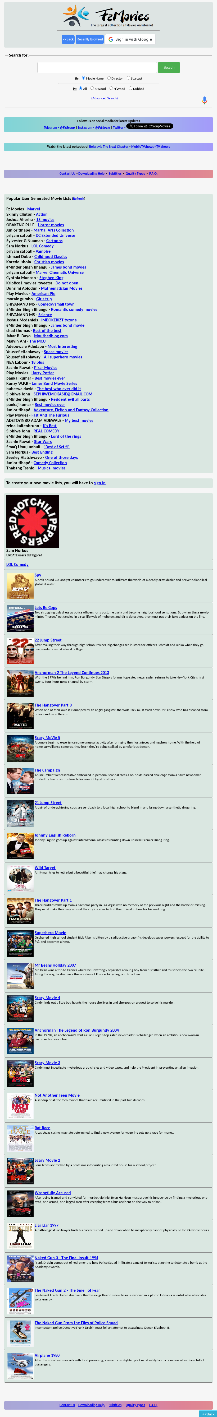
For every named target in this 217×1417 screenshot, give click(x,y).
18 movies (45, 220)
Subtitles (115, 174)
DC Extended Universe (55, 236)
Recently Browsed (90, 39)
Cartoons (54, 241)
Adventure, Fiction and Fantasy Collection (71, 410)
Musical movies (51, 468)
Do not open (67, 283)
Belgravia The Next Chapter (109, 147)
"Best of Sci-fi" (57, 447)
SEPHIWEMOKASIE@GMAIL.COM (63, 394)
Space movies (56, 352)
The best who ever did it (59, 389)
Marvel (33, 209)
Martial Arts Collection (54, 230)
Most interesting (62, 347)
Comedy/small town (56, 304)
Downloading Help (91, 174)
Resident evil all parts (70, 400)
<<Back (68, 39)
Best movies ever (50, 378)
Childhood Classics (50, 257)
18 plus (37, 363)
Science (45, 315)
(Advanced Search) (104, 98)
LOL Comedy (42, 246)
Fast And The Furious (50, 415)
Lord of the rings (66, 437)
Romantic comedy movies (74, 310)
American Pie (43, 294)
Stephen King (51, 278)
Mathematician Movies (61, 289)
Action (42, 215)
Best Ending (42, 452)
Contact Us (67, 174)
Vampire (43, 252)
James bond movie (67, 326)
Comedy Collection (50, 463)
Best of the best (47, 331)
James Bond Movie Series (54, 384)
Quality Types (135, 174)
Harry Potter (42, 373)
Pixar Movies (45, 368)
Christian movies (49, 262)
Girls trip (44, 299)
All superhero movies (63, 357)
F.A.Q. (153, 174)
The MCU (37, 341)
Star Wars (43, 442)
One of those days (61, 458)
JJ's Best (50, 426)
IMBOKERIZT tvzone (59, 320)
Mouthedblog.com (51, 336)
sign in (100, 483)
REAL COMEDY (46, 431)
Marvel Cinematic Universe (60, 273)
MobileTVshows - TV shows (150, 147)
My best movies (79, 421)
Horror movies (51, 225)
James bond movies (68, 267)
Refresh (78, 199)
